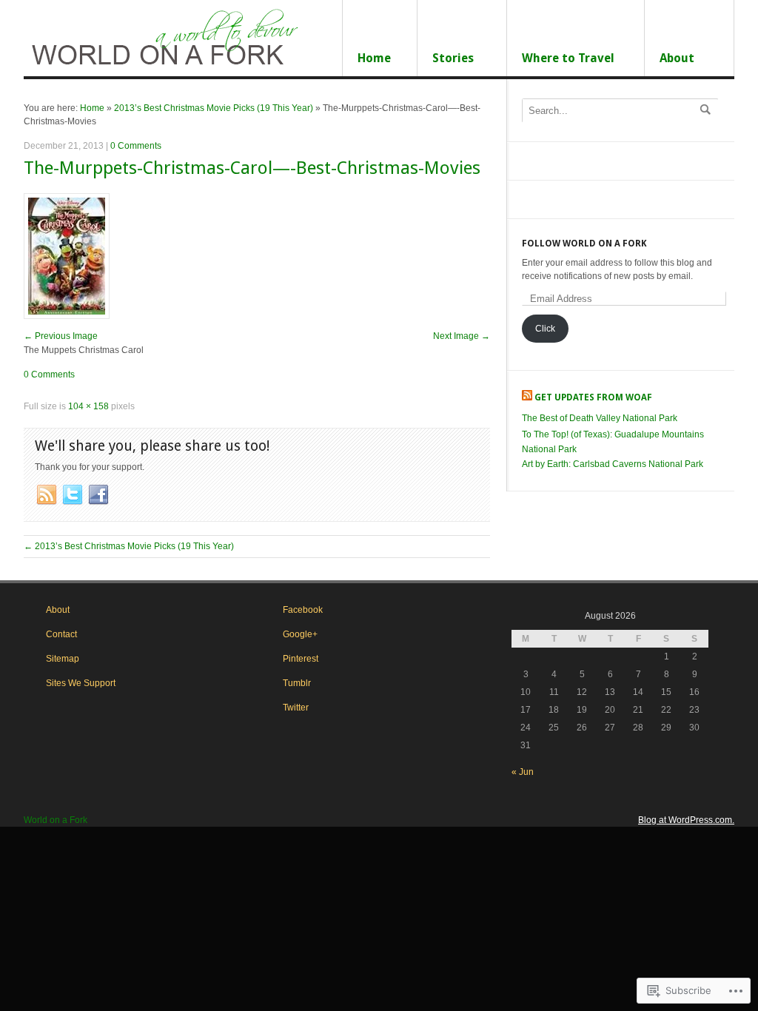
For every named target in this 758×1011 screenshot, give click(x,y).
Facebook (303, 610)
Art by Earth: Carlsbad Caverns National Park (612, 464)
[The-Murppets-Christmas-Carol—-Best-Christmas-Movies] (67, 316)
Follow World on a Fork (584, 243)
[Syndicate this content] (527, 397)
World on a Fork (55, 820)
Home (374, 58)
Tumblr (297, 683)
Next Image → (461, 336)
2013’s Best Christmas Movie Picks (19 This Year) (213, 108)
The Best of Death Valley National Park (599, 418)
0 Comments (135, 146)
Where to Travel (568, 58)
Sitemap (62, 659)
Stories (453, 58)
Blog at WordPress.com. (686, 820)
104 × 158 (88, 406)
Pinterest (300, 659)
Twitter (296, 707)
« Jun (523, 772)
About (677, 58)
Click (545, 328)
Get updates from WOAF (593, 397)
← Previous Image (61, 336)
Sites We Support (80, 683)
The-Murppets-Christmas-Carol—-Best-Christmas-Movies (252, 168)
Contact (61, 634)
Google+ (300, 634)
